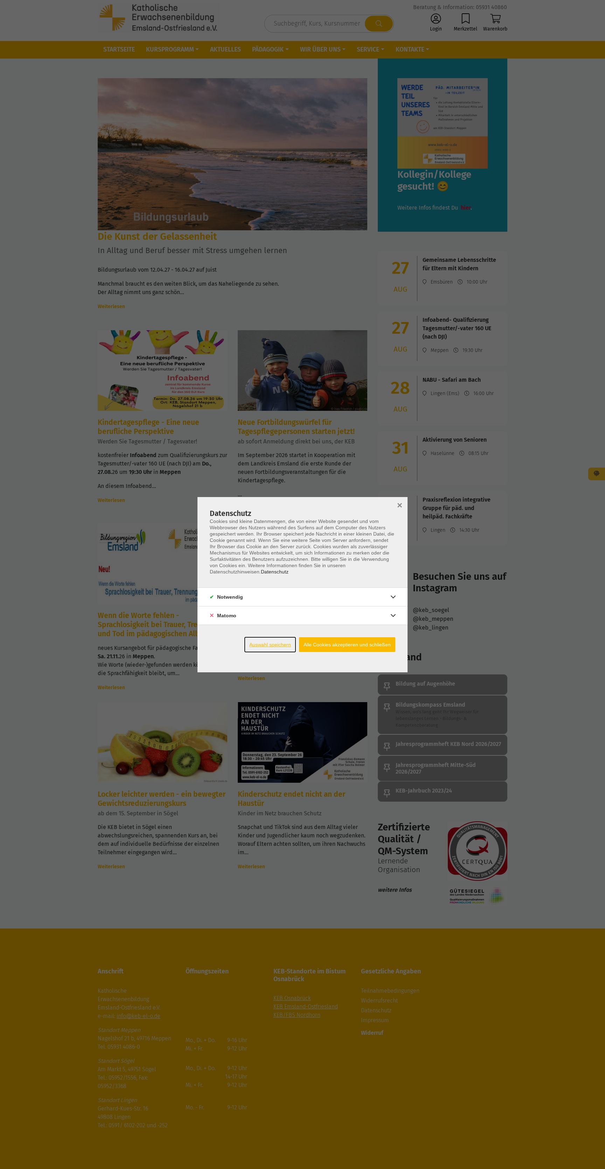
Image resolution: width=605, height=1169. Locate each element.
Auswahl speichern (270, 644)
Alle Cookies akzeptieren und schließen (347, 644)
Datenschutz (274, 572)
